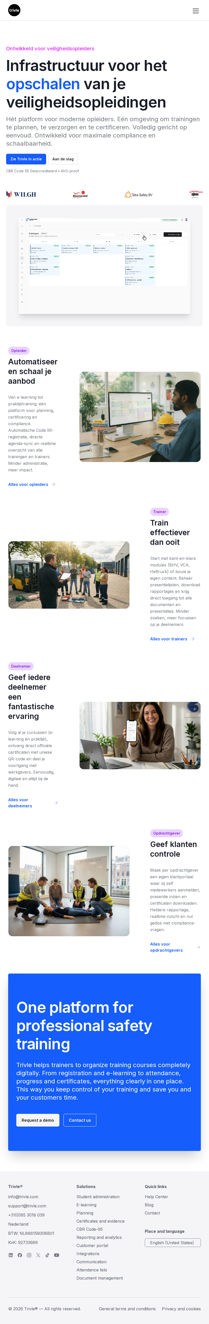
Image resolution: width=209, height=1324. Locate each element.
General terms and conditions (127, 1308)
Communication (91, 1261)
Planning (84, 1212)
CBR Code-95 (89, 1229)
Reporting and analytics (99, 1237)
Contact (152, 1212)
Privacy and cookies (181, 1308)
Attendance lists (91, 1269)
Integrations (87, 1253)
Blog (149, 1204)
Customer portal (92, 1245)
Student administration (98, 1196)
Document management (99, 1278)
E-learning (86, 1204)
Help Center (156, 1196)
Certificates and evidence (100, 1221)
